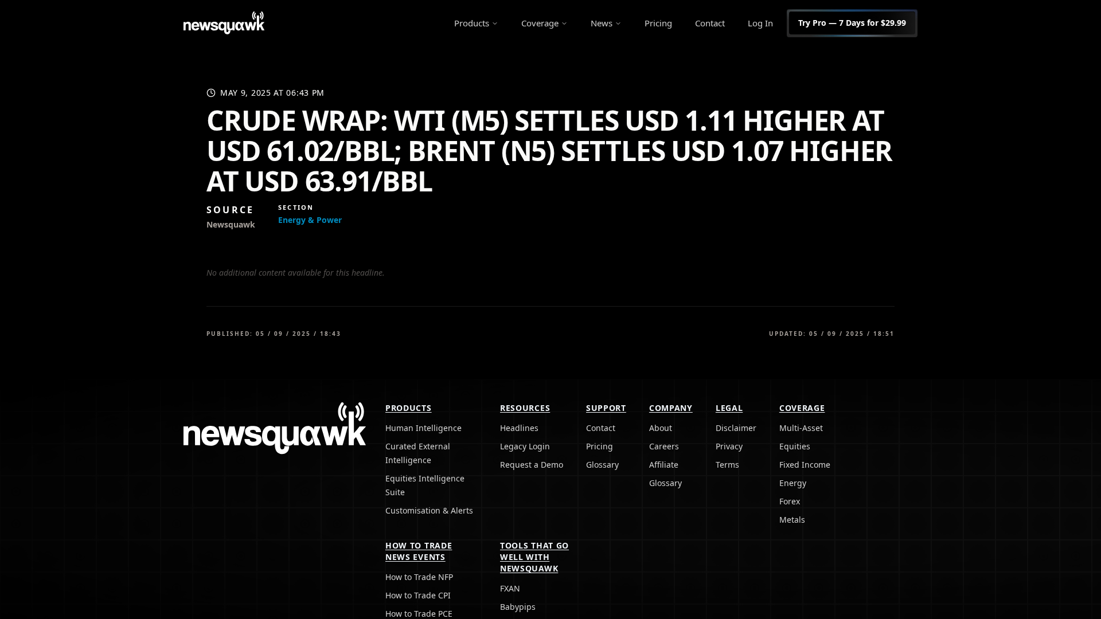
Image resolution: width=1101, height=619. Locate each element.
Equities (794, 446)
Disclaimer (736, 427)
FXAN (510, 588)
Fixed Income (804, 464)
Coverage (540, 23)
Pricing (658, 23)
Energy (792, 482)
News (601, 23)
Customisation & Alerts (429, 510)
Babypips (518, 606)
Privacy (729, 446)
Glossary (602, 464)
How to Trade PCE (418, 613)
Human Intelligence (423, 427)
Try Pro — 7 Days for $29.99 (852, 22)
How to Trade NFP (419, 576)
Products (471, 23)
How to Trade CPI (418, 595)
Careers (664, 446)
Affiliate (663, 464)
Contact (710, 23)
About (660, 427)
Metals (792, 519)
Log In (760, 23)
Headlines (519, 427)
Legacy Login (525, 446)
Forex (789, 501)
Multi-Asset (801, 427)
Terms (727, 464)
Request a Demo (531, 464)
